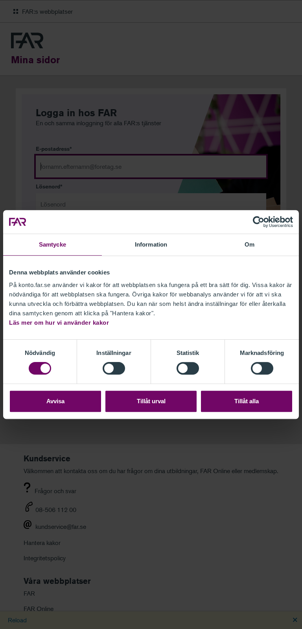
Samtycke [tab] (52, 244)
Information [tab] (151, 244)
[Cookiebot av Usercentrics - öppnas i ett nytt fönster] (258, 222)
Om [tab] (249, 244)
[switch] (114, 368)
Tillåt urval (151, 401)
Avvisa (55, 401)
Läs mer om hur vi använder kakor (59, 322)
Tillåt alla (246, 401)
